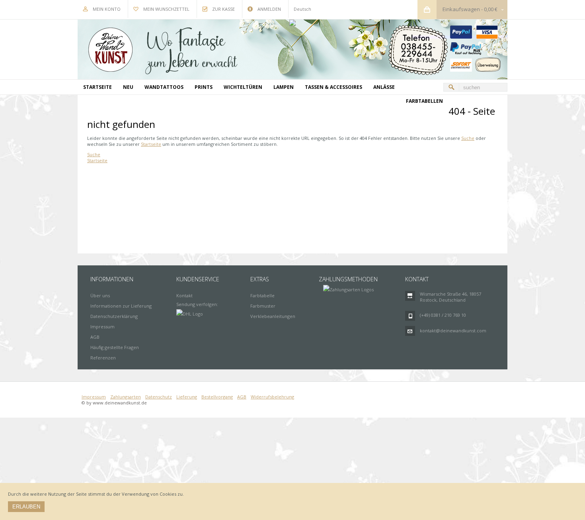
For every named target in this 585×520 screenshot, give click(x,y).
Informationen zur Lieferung (121, 306)
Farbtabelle (262, 295)
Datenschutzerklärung (114, 316)
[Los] (451, 87)
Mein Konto (107, 9)
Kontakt (184, 295)
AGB (94, 337)
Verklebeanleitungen (272, 316)
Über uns (100, 295)
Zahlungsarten (125, 397)
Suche (467, 138)
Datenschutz (158, 397)
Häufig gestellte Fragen (114, 347)
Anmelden (269, 9)
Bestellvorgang (217, 397)
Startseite (151, 144)
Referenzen (103, 358)
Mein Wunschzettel (166, 9)
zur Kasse (223, 9)
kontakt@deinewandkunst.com (453, 331)
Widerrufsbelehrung (272, 397)
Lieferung (186, 397)
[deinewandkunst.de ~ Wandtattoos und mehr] (292, 49)
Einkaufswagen (461, 9)
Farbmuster (262, 306)
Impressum (102, 327)
